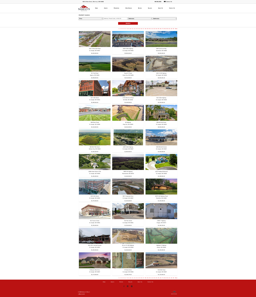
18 (145, 28)
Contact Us (169, 1)
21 (151, 28)
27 (162, 28)
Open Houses (128, 8)
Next (176, 28)
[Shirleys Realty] (84, 8)
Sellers (150, 8)
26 (160, 28)
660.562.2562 (158, 1)
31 (169, 28)
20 (149, 28)
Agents (106, 8)
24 (156, 28)
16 (141, 28)
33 (173, 28)
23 (154, 28)
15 (139, 28)
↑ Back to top (81, 294)
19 (147, 28)
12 (134, 28)
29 (166, 28)
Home (96, 8)
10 (130, 28)
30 (167, 28)
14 (138, 28)
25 (158, 28)
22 (152, 28)
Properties (116, 8)
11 (132, 28)
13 (136, 28)
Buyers (140, 8)
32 (171, 28)
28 (164, 28)
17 (143, 28)
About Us (160, 8)
